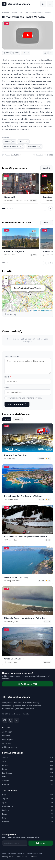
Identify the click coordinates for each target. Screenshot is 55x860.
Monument (34, 146)
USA (27, 795)
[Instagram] (10, 720)
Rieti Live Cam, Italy (14, 251)
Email (8, 387)
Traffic (27, 757)
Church (9, 141)
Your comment (12, 356)
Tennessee (49, 200)
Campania (10, 581)
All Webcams (8, 732)
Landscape (27, 773)
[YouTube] (4, 720)
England (27, 810)
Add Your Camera (9, 747)
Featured (6, 736)
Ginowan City (10, 197)
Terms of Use (21, 856)
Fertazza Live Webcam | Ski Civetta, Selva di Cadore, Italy (25, 536)
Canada (27, 821)
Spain (27, 802)
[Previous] (45, 208)
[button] (43, 286)
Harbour (27, 784)
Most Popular (8, 739)
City (23, 141)
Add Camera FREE (29, 684)
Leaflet (34, 310)
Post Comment (15, 404)
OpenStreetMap (46, 310)
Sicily (8, 459)
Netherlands (27, 806)
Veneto (9, 540)
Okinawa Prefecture (14, 200)
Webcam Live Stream (10, 13)
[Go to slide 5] (10, 208)
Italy (21, 13)
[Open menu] (50, 4)
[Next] (50, 208)
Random (17, 419)
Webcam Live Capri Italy (16, 577)
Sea (27, 761)
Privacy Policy (8, 856)
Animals (27, 780)
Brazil (27, 814)
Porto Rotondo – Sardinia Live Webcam (23, 496)
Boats (27, 769)
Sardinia (9, 499)
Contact (33, 856)
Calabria (9, 621)
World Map (7, 743)
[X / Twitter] (16, 720)
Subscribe (40, 843)
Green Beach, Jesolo (14, 658)
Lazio (27, 13)
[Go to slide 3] (7, 208)
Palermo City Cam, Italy (16, 455)
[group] (6, 53)
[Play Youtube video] (27, 35)
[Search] (43, 4)
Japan (26, 200)
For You (7, 419)
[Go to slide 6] (12, 208)
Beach (27, 765)
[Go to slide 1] (3, 208)
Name (8, 377)
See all (45, 168)
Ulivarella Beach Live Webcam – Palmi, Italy (25, 618)
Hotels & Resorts (13, 146)
